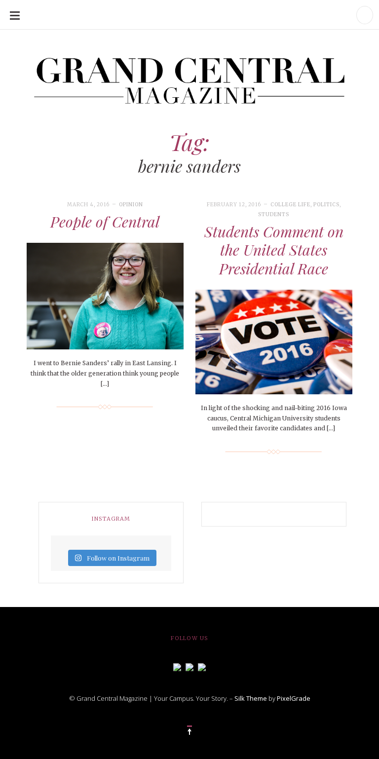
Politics (326, 204)
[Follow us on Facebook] (177, 666)
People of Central (104, 221)
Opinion (131, 204)
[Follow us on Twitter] (189, 666)
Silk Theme (250, 698)
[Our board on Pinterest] (202, 666)
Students (273, 214)
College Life (290, 204)
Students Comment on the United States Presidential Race (273, 250)
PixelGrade (293, 698)
